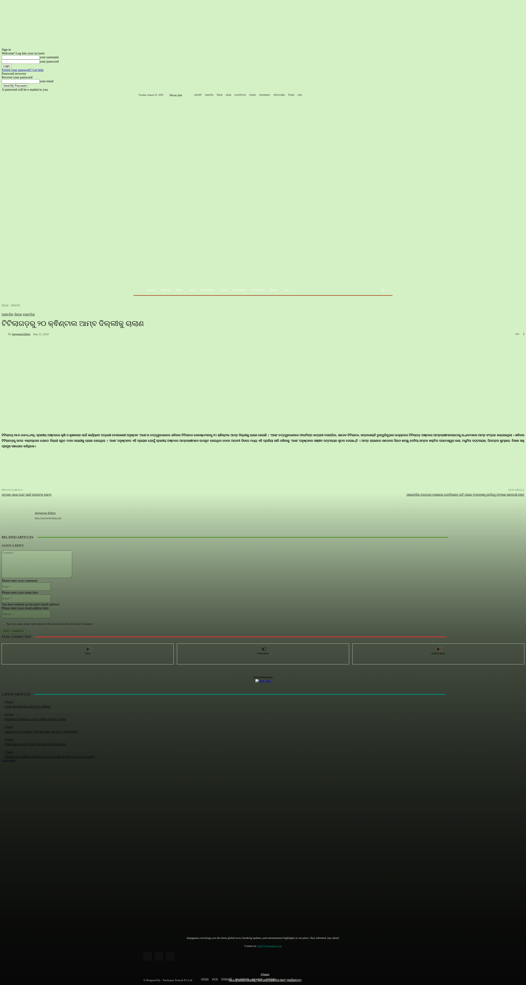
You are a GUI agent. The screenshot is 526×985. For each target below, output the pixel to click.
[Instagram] (159, 956)
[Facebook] (147, 956)
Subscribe (438, 646)
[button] (383, 290)
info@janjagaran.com (270, 945)
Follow (263, 646)
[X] (170, 956)
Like (87, 646)
